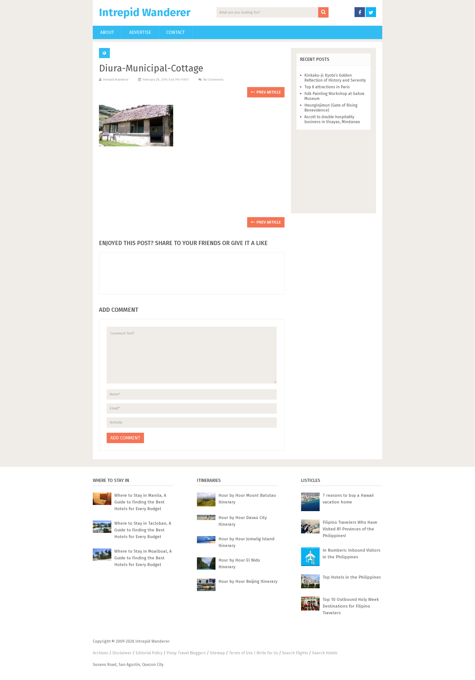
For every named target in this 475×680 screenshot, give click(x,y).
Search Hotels (324, 653)
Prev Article (268, 92)
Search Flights (295, 653)
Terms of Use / (243, 653)
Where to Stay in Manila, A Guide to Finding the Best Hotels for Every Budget (140, 502)
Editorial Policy (149, 653)
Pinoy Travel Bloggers (186, 653)
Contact (175, 32)
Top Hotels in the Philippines (352, 577)
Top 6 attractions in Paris (327, 87)
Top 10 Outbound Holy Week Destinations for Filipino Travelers (351, 606)
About (107, 32)
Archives (100, 653)
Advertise (140, 32)
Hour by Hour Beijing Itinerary (247, 581)
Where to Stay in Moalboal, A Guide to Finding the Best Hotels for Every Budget (143, 558)
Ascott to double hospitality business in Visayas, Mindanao (332, 119)
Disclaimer (122, 653)
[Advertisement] (192, 184)
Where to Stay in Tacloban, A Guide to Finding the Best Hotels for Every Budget (142, 530)
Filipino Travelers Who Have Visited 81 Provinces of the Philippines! (350, 529)
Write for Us (267, 653)
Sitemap (217, 653)
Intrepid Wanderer (144, 12)
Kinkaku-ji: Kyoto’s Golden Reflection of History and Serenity (335, 78)
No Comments (213, 79)
